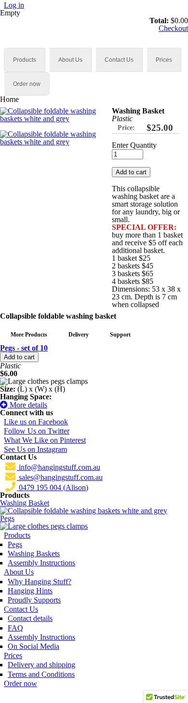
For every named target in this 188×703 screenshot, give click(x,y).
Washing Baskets (34, 553)
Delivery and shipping (41, 665)
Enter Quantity (134, 145)
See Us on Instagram (35, 449)
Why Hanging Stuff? (39, 581)
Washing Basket (24, 503)
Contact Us (119, 59)
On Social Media (33, 646)
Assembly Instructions (41, 563)
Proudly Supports (34, 600)
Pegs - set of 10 (24, 348)
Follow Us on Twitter (36, 431)
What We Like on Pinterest (45, 440)
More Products (29, 334)
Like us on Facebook (36, 422)
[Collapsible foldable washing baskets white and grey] (52, 118)
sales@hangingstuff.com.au (60, 477)
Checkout (173, 28)
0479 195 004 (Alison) (52, 487)
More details (27, 405)
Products (24, 59)
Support (120, 334)
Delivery (78, 334)
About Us (70, 59)
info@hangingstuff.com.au (58, 467)
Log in (14, 5)
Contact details (30, 618)
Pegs (7, 518)
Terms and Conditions (41, 674)
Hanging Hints (30, 591)
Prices (164, 59)
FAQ (15, 628)
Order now (26, 84)
